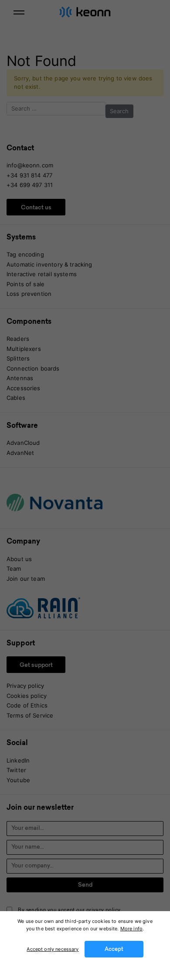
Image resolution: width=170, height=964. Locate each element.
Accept (114, 949)
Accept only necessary (52, 949)
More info (131, 929)
